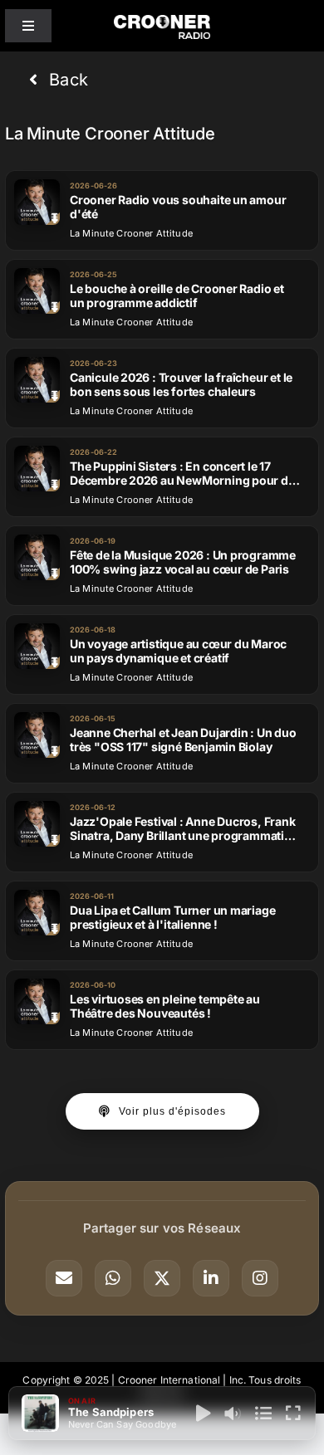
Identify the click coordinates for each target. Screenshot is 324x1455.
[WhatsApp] (113, 1278)
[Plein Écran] (293, 1413)
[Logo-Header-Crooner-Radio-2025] (161, 21)
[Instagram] (260, 1278)
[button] (58, 79)
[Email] (64, 1278)
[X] (162, 1278)
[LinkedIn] (211, 1278)
